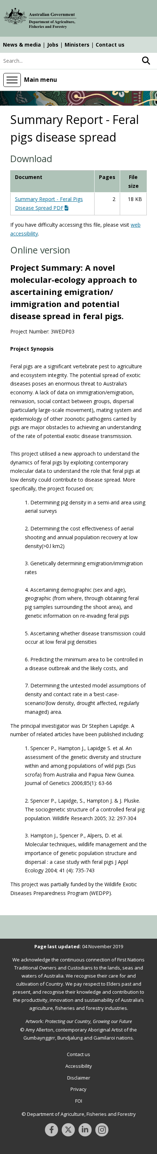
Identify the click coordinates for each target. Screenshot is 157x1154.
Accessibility (78, 1066)
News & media (22, 44)
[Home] (40, 19)
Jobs (52, 44)
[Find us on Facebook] (51, 1129)
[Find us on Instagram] (101, 1129)
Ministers (77, 44)
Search (146, 61)
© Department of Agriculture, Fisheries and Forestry (79, 1114)
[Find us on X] (68, 1129)
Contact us (110, 44)
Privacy (78, 1089)
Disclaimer (78, 1077)
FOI (78, 1101)
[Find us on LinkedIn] (85, 1129)
